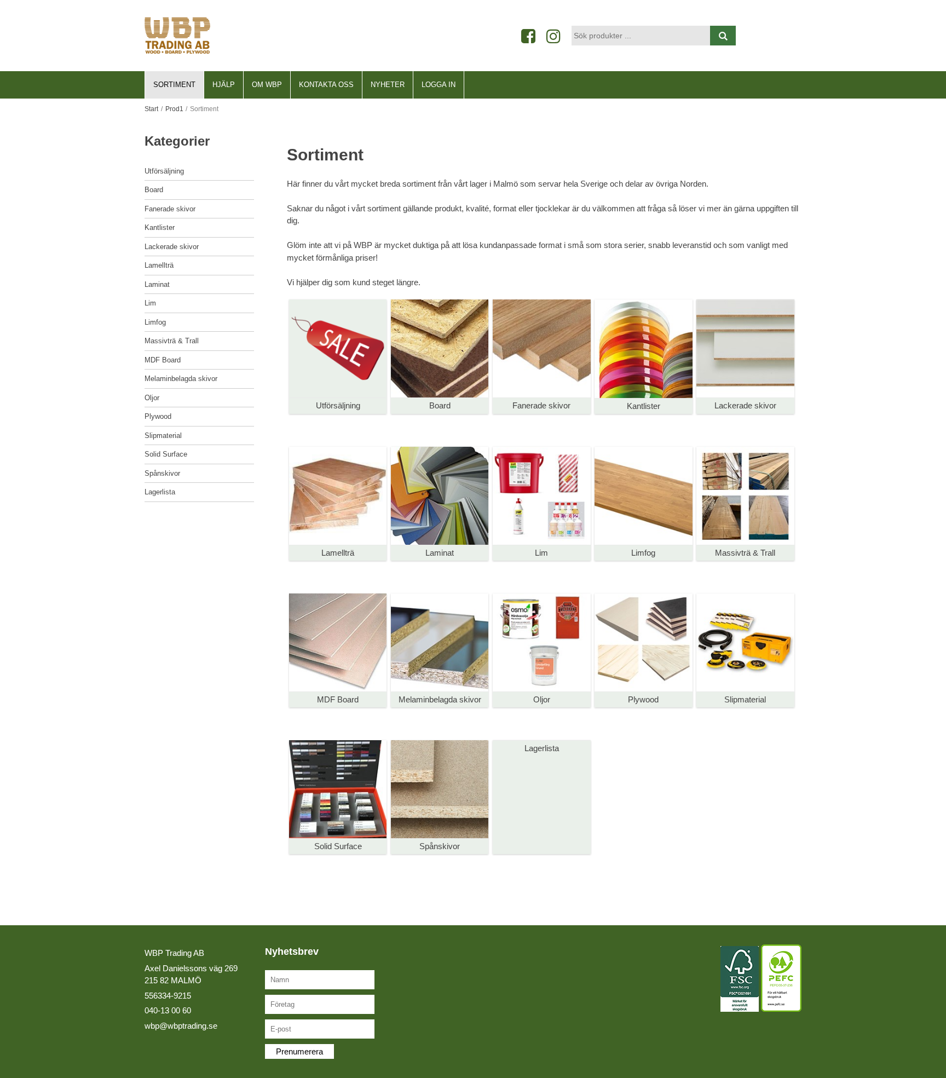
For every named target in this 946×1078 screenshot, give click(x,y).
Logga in (438, 84)
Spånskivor (162, 473)
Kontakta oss (326, 84)
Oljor (152, 398)
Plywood (158, 416)
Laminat (157, 284)
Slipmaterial (163, 435)
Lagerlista (160, 492)
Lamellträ (159, 265)
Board (154, 190)
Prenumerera (299, 1051)
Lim (150, 303)
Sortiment (174, 84)
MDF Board (163, 360)
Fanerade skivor (170, 209)
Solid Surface (166, 454)
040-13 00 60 (168, 1010)
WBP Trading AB (174, 953)
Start (151, 109)
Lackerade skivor (172, 247)
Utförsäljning (164, 171)
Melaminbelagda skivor (181, 378)
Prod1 (174, 109)
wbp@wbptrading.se (181, 1025)
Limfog (155, 322)
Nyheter (388, 84)
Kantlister (160, 227)
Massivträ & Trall (172, 341)
